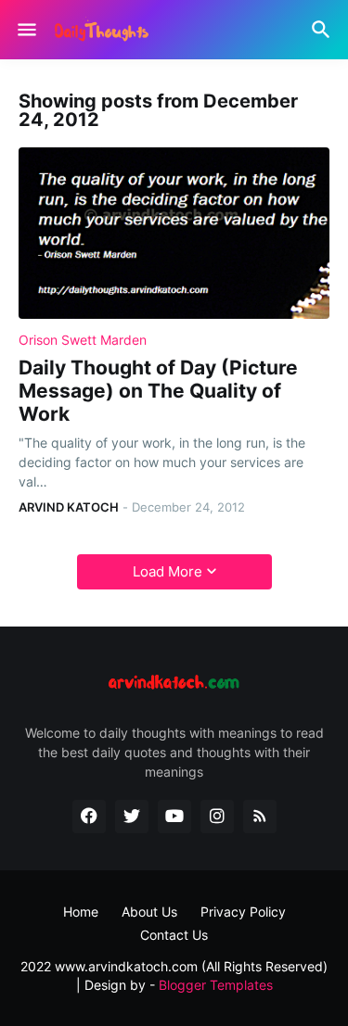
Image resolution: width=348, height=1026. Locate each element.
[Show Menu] (25, 29)
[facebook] (89, 816)
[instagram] (217, 816)
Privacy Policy (243, 911)
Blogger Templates (216, 985)
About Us (149, 911)
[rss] (260, 816)
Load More (167, 571)
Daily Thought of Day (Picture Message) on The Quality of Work (158, 390)
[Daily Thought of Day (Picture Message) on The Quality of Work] (174, 233)
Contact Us (174, 935)
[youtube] (174, 816)
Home (80, 911)
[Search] (323, 29)
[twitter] (131, 816)
